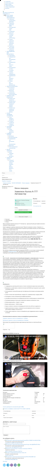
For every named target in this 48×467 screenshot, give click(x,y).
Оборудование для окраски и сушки (12, 64)
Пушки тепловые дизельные (11, 131)
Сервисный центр (9, 5)
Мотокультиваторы (13, 137)
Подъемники (12, 55)
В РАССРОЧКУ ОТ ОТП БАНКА (23, 212)
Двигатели (11, 145)
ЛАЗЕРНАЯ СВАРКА (9, 158)
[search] (2, 175)
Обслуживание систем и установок (12, 69)
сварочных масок (12, 251)
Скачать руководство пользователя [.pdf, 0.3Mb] (13, 406)
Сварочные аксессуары (11, 46)
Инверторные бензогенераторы (13, 93)
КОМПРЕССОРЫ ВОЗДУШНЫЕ (10, 96)
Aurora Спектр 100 (9, 455)
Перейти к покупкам (6, 181)
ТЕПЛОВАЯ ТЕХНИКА (9, 127)
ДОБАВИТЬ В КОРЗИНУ (23, 209)
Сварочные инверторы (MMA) (11, 25)
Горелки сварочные (11, 40)
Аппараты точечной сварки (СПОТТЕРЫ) (12, 36)
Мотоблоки (11, 136)
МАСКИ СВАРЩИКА (9, 150)
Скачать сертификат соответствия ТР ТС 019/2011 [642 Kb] (17, 408)
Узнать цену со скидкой (23, 216)
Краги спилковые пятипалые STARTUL (13, 451)
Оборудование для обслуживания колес (12, 59)
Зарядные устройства (11, 124)
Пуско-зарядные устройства (11, 119)
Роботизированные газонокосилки (13, 147)
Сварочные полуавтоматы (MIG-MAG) (12, 21)
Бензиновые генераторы (12, 88)
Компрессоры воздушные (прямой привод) (12, 104)
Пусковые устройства (11, 122)
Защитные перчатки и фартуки (11, 43)
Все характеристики (37, 206)
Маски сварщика (11, 152)
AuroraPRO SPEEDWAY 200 (11, 459)
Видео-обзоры (8, 4)
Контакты (7, 8)
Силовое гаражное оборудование (12, 73)
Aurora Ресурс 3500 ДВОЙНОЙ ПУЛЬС (13, 447)
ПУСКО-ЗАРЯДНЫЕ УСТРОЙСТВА (10, 115)
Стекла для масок (11, 155)
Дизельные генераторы (11, 91)
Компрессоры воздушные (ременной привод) (12, 110)
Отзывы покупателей (9, 7)
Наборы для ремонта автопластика (12, 83)
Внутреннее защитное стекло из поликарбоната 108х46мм (15, 320)
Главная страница (7, 183)
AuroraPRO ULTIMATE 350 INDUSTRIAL (14, 443)
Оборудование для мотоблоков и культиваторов (12, 141)
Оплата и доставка (9, 3)
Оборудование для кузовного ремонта (12, 77)
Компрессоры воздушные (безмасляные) (12, 100)
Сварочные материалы (11, 49)
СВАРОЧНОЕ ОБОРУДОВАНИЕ (11, 17)
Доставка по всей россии (8, 12)
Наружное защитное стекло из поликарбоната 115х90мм (15, 318)
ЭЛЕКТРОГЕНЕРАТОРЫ (12, 86)
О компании (7, 1)
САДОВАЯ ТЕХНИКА (9, 134)
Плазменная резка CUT (12, 32)
